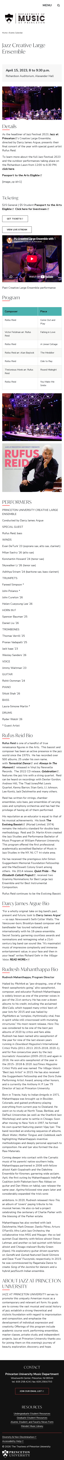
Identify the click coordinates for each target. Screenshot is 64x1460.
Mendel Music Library (32, 1426)
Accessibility (11, 1441)
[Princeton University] (16, 1454)
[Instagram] (34, 1399)
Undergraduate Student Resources (32, 1413)
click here (8, 169)
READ (18, 959)
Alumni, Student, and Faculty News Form (32, 1422)
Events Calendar (16, 33)
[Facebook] (29, 1399)
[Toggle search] (58, 5)
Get (14, 218)
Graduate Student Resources (32, 1417)
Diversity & (18, 1437)
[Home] (24, 19)
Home (4, 33)
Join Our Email (31, 1391)
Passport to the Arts (21, 175)
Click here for (31, 209)
